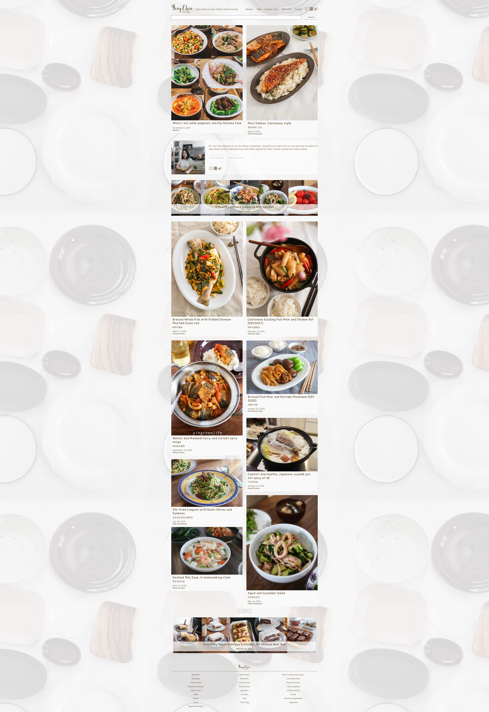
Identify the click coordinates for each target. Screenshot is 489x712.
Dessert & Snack (293, 682)
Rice (244, 698)
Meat (196, 694)
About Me (286, 9)
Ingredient (244, 690)
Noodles (244, 694)
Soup (196, 702)
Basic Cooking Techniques (293, 675)
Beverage (196, 678)
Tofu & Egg (244, 702)
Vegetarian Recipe (195, 706)
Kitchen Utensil (293, 690)
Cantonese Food (293, 678)
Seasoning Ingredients (293, 698)
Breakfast (244, 678)
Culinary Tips (271, 9)
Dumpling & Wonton (196, 686)
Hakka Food (196, 690)
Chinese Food (195, 682)
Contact (298, 9)
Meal (259, 9)
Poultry (293, 694)
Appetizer (196, 675)
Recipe (249, 9)
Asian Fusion (244, 675)
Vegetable (293, 702)
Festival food (244, 686)
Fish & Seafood (293, 686)
